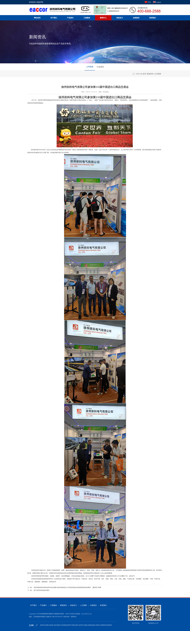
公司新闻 (89, 67)
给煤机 (47, 625)
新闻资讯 (150, 74)
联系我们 (152, 18)
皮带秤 (42, 625)
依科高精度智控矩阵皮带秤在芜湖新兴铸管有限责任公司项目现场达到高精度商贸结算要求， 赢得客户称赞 (67, 587)
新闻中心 (103, 18)
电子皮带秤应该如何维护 (41, 590)
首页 (144, 74)
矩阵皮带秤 (75, 625)
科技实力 (119, 18)
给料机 (51, 625)
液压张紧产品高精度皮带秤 (62, 625)
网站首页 (37, 18)
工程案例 (86, 18)
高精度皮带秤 (51, 100)
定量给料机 (103, 625)
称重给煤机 (91, 625)
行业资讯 (100, 67)
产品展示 (70, 18)
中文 (149, 2)
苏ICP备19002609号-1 (56, 616)
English (158, 2)
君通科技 (73, 616)
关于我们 (53, 18)
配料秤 (110, 625)
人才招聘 (83, 605)
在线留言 (136, 18)
